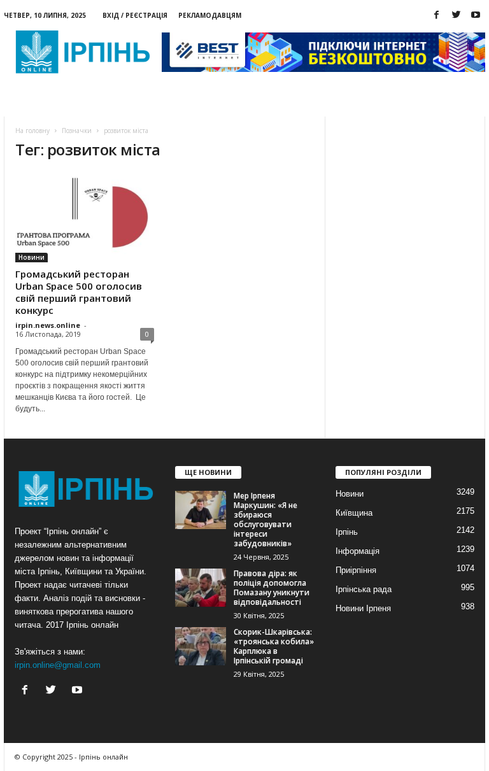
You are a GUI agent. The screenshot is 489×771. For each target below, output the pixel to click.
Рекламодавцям (209, 15)
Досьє (153, 102)
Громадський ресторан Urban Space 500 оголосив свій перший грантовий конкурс (78, 291)
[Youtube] (475, 15)
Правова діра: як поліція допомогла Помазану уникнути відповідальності (271, 587)
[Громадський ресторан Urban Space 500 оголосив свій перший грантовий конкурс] (84, 217)
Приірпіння (356, 570)
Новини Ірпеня (363, 608)
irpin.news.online (47, 325)
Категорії (97, 102)
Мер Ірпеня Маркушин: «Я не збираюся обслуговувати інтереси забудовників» (265, 519)
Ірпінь (347, 532)
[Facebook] (436, 15)
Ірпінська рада (364, 589)
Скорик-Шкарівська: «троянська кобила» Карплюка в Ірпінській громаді (274, 646)
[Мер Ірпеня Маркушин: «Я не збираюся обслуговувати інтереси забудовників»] (200, 510)
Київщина (354, 513)
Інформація (357, 551)
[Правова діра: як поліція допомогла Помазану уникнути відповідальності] (200, 588)
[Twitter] (456, 15)
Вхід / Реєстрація (135, 15)
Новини (37, 102)
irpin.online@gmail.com (58, 665)
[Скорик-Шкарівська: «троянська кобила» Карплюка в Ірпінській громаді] (200, 646)
